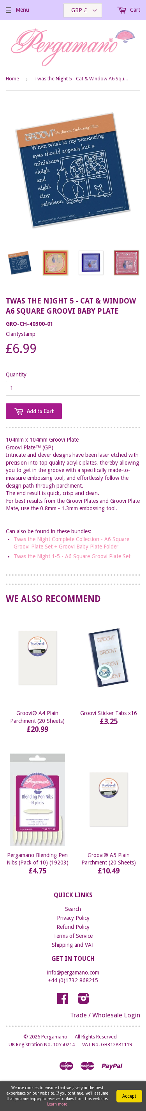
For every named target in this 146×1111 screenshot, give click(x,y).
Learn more (57, 1104)
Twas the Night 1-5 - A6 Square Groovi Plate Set (72, 556)
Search (73, 909)
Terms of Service (73, 936)
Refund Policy (73, 927)
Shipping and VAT (73, 945)
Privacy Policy (73, 918)
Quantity (16, 374)
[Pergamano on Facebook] (63, 1001)
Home (12, 79)
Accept (129, 1096)
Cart (134, 10)
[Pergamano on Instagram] (84, 1001)
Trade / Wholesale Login (105, 1015)
